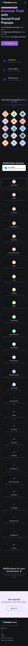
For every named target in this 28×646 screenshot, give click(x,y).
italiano (5, 628)
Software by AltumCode (7, 640)
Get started (9, 43)
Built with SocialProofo (7, 638)
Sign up (13, 608)
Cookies (3, 636)
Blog (2, 633)
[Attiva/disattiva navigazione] (25, 2)
